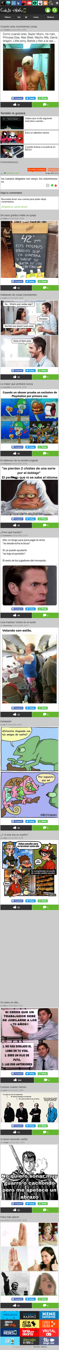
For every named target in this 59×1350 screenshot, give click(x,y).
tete (4, 1006)
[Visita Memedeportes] (49, 1315)
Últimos (8, 17)
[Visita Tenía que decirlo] (29, 1332)
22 (18, 105)
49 (18, 615)
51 (18, 1305)
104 (19, 1080)
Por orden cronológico (37, 170)
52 (18, 907)
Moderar (50, 17)
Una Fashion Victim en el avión (18, 622)
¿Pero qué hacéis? (11, 532)
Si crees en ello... (10, 1002)
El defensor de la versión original (19, 460)
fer (4, 725)
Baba (5, 219)
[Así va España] (24, 3)
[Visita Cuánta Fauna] (49, 1324)
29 (18, 454)
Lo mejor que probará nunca (16, 384)
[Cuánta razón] (8, 3)
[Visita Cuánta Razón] (29, 1315)
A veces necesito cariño (13, 1139)
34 (18, 828)
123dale (6, 30)
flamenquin (7, 626)
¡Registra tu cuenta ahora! (14, 207)
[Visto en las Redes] (19, 3)
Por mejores (53, 170)
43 (18, 377)
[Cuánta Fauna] (45, 3)
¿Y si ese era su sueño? (14, 834)
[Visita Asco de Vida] (10, 1324)
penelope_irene (13, 173)
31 (18, 1210)
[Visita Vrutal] (49, 1332)
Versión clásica (40, 1347)
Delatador (6, 721)
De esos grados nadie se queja (18, 215)
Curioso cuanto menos (13, 1087)
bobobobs (7, 536)
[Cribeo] (35, 3)
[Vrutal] (29, 3)
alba (5, 838)
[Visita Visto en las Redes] (10, 1332)
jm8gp (5, 1143)
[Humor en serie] (40, 3)
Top (18, 17)
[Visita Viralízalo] (10, 1315)
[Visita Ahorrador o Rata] (29, 1341)
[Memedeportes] (13, 3)
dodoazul (7, 464)
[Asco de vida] (3, 3)
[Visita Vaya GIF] (10, 1341)
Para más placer (9, 1217)
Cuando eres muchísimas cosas (18, 26)
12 (18, 714)
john (5, 298)
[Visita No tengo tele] (49, 1341)
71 (18, 1132)
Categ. (36, 17)
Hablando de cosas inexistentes (18, 294)
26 (18, 525)
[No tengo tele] (50, 3)
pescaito (6, 387)
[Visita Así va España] (29, 1324)
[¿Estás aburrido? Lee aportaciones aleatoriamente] (26, 17)
